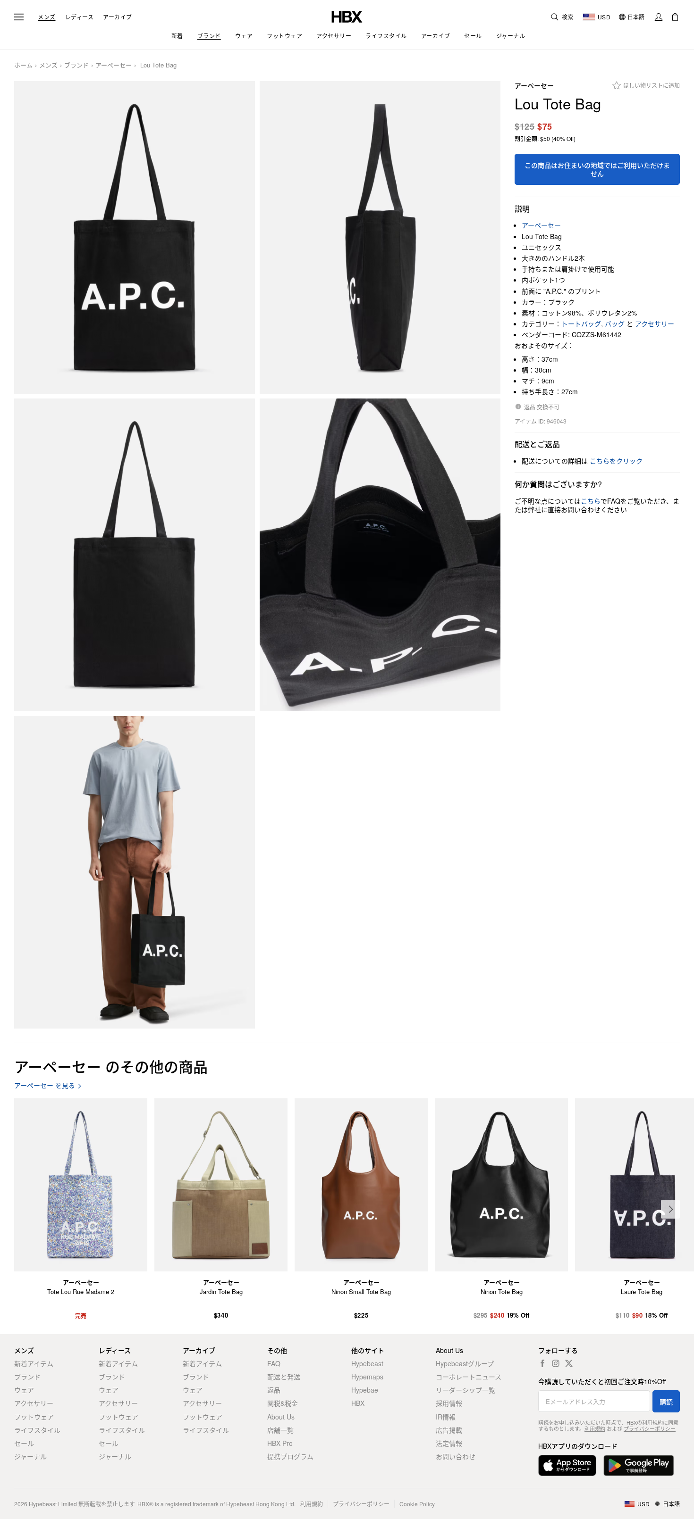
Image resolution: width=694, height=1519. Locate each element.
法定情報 (449, 1443)
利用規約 (594, 1428)
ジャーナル (30, 1456)
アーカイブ (117, 17)
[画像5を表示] (134, 872)
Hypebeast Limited (53, 1504)
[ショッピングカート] (675, 17)
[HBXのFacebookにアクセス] (542, 1363)
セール (24, 1443)
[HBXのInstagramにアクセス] (555, 1363)
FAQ (273, 1363)
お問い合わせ (455, 1456)
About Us (281, 1416)
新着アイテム (33, 1363)
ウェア (24, 1390)
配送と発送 (283, 1376)
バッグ (615, 323)
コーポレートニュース (468, 1376)
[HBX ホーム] (347, 15)
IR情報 (446, 1416)
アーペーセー (113, 65)
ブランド (76, 65)
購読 (666, 1401)
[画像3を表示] (134, 554)
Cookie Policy (417, 1504)
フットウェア (34, 1416)
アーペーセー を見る (44, 1085)
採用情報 (449, 1403)
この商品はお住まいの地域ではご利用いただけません (597, 169)
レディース (79, 17)
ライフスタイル (37, 1430)
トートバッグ (581, 323)
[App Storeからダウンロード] (567, 1465)
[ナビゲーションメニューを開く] (19, 17)
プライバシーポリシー (650, 1428)
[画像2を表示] (380, 237)
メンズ (47, 17)
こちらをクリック (616, 460)
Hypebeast (367, 1363)
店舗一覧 (280, 1430)
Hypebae (364, 1390)
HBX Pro (280, 1443)
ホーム (23, 65)
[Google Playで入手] (638, 1465)
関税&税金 (282, 1403)
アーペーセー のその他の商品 (111, 1066)
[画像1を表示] (134, 237)
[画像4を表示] (380, 554)
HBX (357, 1403)
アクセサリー (654, 323)
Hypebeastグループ (465, 1363)
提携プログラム (290, 1456)
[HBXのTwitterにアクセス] (569, 1363)
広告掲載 (449, 1430)
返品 (273, 1390)
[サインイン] (658, 17)
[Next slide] (670, 1209)
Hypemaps (367, 1376)
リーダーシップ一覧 (465, 1390)
